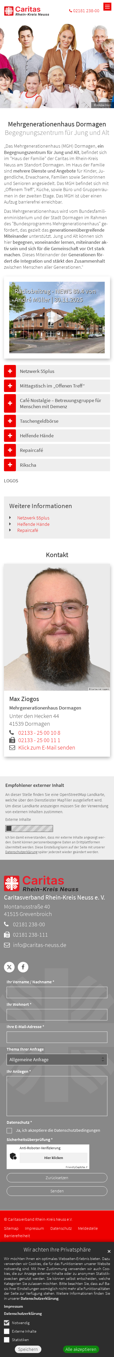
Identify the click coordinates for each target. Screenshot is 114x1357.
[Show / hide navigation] (107, 7)
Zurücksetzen (57, 1177)
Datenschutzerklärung (40, 1298)
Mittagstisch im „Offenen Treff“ (52, 385)
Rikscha (28, 465)
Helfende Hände (37, 435)
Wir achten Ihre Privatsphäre (57, 1249)
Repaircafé (31, 450)
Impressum (13, 1306)
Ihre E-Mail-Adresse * (25, 1026)
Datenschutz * (19, 1122)
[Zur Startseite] (26, 11)
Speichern (28, 1349)
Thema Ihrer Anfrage (25, 1049)
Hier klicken (53, 1157)
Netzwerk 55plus (37, 371)
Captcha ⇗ (76, 1167)
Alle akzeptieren (81, 1349)
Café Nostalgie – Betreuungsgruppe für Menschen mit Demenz (60, 403)
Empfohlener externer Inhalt (34, 785)
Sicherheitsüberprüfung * (30, 1139)
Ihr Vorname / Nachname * (30, 981)
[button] (9, 967)
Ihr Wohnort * (19, 1004)
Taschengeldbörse (39, 421)
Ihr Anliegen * (19, 1071)
